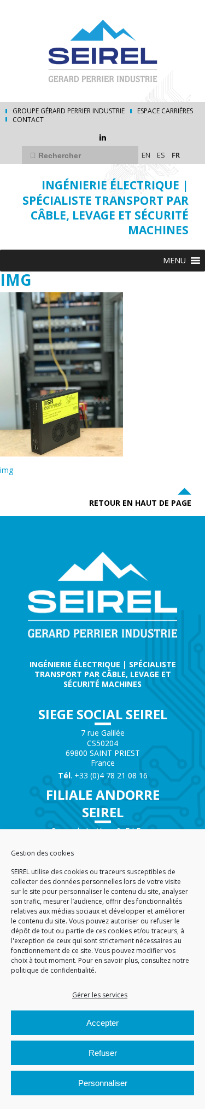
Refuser (103, 1053)
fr (176, 155)
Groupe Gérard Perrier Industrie (69, 111)
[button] (174, 261)
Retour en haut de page (140, 503)
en (146, 155)
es (161, 155)
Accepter (102, 1022)
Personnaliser (102, 1083)
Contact (28, 119)
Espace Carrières (165, 111)
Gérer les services (99, 995)
